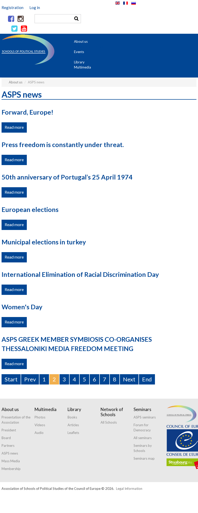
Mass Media (11, 461)
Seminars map (144, 458)
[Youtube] (24, 29)
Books (72, 417)
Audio (39, 433)
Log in (34, 7)
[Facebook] (11, 19)
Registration (12, 7)
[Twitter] (14, 29)
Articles (73, 425)
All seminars (143, 438)
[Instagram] (21, 19)
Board (6, 438)
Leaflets (73, 433)
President (9, 430)
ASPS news (10, 453)
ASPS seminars (145, 417)
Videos (40, 425)
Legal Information (129, 488)
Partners (8, 445)
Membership (11, 469)
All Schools (109, 422)
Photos (40, 417)
